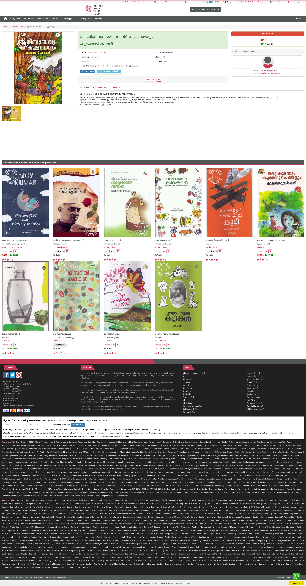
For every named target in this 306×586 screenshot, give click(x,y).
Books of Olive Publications (292, 524)
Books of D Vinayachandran (214, 541)
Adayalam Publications (117, 442)
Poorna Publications (60, 247)
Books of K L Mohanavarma (53, 564)
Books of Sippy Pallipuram (25, 504)
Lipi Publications (34, 469)
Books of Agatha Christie (172, 507)
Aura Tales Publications (287, 442)
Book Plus (287, 446)
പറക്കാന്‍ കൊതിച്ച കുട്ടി (217, 240)
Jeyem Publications (160, 462)
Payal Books (91, 479)
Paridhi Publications (77, 479)
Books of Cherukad (88, 534)
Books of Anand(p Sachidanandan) (169, 514)
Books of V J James (79, 541)
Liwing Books (75, 469)
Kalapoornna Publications (254, 462)
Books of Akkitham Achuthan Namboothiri (234, 517)
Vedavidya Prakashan (139, 492)
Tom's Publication (294, 489)
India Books (208, 459)
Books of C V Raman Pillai (178, 557)
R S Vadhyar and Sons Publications (96, 482)
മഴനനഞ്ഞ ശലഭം (112, 334)
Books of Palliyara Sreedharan (84, 500)
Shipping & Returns (254, 382)
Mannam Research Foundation (23, 472)
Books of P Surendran (47, 514)
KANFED (288, 462)
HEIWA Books (130, 459)
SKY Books (198, 486)
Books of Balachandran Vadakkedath (171, 564)
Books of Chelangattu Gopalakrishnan (132, 544)
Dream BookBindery (281, 452)
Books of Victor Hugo (204, 534)
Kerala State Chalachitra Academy (149, 466)
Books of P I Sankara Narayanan (276, 554)
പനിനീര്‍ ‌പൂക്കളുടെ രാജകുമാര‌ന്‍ (68, 240)
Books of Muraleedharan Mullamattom (120, 514)
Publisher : (94, 53)
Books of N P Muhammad (285, 534)
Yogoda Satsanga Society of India (115, 496)
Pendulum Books (129, 479)
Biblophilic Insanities (186, 446)
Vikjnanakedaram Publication (212, 492)
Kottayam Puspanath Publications (210, 466)
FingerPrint (111, 456)
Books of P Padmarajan (212, 510)
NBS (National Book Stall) (263, 472)
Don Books (246, 452)
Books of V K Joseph (157, 544)
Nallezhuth (220, 472)
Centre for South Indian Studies (156, 449)
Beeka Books (107, 446)
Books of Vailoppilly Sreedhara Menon (280, 510)
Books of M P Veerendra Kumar (211, 507)
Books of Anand (197, 544)
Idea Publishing (196, 459)
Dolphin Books (234, 452)
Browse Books (42, 19)
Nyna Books (150, 476)
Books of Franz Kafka (213, 524)
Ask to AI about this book (108, 71)
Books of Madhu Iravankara (258, 561)
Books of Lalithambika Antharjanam (140, 561)
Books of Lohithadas (130, 551)
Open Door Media (180, 476)
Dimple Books (150, 452)
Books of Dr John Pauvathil (178, 544)
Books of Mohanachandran (125, 524)
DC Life (50, 452)
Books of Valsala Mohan (229, 547)
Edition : (160, 57)
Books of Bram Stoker (185, 534)
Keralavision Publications (174, 466)
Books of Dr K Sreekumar (40, 507)
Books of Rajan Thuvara (107, 534)
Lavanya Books (281, 466)
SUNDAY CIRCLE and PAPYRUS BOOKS (148, 489)
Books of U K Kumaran (131, 521)
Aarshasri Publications (78, 442)
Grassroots (276, 456)
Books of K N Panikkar (136, 547)
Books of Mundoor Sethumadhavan (289, 557)
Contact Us (190, 2)
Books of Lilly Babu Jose (114, 561)
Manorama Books (44, 472)
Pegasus (101, 479)
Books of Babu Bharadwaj (190, 541)
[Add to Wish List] (159, 80)
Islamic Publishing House (85, 462)
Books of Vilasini (44, 521)
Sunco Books (126, 489)
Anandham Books (208, 442)
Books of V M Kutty (62, 557)
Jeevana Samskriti (144, 462)
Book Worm (297, 446)
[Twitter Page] (13, 377)
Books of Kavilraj (267, 547)
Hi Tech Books (163, 459)
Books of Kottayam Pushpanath (111, 507)
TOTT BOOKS (7, 492)
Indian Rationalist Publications (268, 459)
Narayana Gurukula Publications (238, 472)
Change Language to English (194, 373)
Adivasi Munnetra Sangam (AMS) (162, 442)
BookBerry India (8, 449)
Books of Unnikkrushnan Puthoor (106, 527)
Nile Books (56, 476)
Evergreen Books (50, 456)
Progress (51, 482)
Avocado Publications (46, 446)
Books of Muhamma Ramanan (131, 534)
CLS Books (242, 449)
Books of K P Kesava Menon (55, 510)
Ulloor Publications (36, 492)
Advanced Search (149, 2)
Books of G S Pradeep (10, 551)
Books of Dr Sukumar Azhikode (220, 514)
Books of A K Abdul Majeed (262, 557)
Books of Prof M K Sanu (196, 521)
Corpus (280, 449)
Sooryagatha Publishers (213, 486)
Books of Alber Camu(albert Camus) (206, 527)
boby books (242, 446)
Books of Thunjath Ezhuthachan (90, 514)
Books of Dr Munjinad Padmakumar (199, 537)
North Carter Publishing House (110, 476)
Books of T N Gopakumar (63, 521)
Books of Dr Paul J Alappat (46, 534)
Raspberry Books (132, 482)
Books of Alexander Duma (69, 534)
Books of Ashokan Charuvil (195, 514)
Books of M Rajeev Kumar (12, 567)
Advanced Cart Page (255, 376)
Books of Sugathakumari (230, 554)
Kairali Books (237, 462)
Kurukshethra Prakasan (235, 466)
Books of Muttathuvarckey (131, 527)
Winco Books (43, 496)
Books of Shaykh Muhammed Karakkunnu (18, 561)
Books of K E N (297, 554)
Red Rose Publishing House (192, 482)
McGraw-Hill (159, 472)
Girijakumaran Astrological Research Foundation (219, 456)
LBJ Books (293, 466)
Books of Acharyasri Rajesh (240, 500)
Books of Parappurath (111, 521)
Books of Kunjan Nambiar (100, 537)
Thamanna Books (216, 489)
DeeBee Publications (63, 452)
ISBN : (164, 53)
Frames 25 (148, 456)
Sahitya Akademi (279, 482)
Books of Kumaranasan (19, 507)
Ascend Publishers (258, 442)
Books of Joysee (190, 507)
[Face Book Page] (6, 377)
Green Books (288, 456)
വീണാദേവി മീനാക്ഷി (112, 244)
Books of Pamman (230, 504)
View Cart (187, 382)
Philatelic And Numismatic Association (165, 479)
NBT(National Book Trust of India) (288, 472)
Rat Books (145, 482)
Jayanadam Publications (126, 462)
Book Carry (265, 446)
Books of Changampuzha (263, 517)
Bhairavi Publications (136, 446)
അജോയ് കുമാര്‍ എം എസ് (13, 244)
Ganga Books (169, 456)
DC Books (260, 247)
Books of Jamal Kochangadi (173, 524)
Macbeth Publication (115, 469)
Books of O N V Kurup (174, 504)
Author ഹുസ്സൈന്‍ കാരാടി (245, 51)
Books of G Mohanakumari (23, 534)
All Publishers (136, 2)
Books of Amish (162, 554)
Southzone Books (264, 486)
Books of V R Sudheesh (192, 510)
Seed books (117, 486)
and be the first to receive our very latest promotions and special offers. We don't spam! (57, 420)
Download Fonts (253, 403)
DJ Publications (221, 452)
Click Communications (227, 449)
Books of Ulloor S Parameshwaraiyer (203, 547)
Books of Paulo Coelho (170, 531)
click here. (205, 433)
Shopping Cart (264, 2)
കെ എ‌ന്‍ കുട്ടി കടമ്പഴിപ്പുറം (64, 338)
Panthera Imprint (31, 479)
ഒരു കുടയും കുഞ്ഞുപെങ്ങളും (271, 240)
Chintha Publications (202, 449)
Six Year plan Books (184, 486)
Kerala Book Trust (76, 466)
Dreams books (297, 452)
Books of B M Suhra (216, 521)
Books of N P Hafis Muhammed (271, 551)
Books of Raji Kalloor (80, 557)
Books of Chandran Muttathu (40, 557)
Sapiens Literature (57, 486)
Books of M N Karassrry (273, 521)
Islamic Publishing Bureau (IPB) (62, 462)
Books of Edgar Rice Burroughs (216, 531)
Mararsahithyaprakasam (62, 472)
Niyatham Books (89, 476)
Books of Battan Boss (264, 507)
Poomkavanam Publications (193, 479)
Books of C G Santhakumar (114, 547)
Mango (270, 469)
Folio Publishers (136, 456)
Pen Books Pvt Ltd (114, 479)
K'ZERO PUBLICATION (221, 462)
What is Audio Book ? (255, 379)
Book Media (276, 446)
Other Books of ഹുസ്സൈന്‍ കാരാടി (267, 71)
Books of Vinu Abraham (211, 561)
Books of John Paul (105, 531)
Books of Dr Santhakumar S (145, 537)
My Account (102, 19)
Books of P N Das (10, 524)
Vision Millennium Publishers (248, 492)
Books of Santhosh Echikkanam (271, 564)
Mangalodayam (260, 469)
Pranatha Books (249, 479)
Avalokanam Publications (26, 446)
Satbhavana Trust (87, 486)
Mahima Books (131, 469)
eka (30, 456)
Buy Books (87, 19)
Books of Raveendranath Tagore (77, 504)
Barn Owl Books (94, 446)
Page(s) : (86, 61)
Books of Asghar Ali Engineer (219, 551)
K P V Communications (202, 462)
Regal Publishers (211, 482)
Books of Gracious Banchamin (88, 554)
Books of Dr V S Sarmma (287, 531)
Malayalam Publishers (193, 469)
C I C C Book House (79, 449)
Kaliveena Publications (274, 462)
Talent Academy (171, 489)
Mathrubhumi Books (82, 472)
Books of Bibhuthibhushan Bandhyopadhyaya (252, 514)
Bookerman (21, 449)
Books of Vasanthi (88, 531)
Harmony (103, 459)
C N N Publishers (95, 449)
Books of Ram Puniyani (95, 564)
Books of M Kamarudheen (112, 554)
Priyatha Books (40, 482)
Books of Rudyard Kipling (255, 544)
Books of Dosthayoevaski (149, 531)
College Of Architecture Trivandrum (261, 449)
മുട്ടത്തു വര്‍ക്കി (263, 244)
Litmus (45, 469)
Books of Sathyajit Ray (258, 541)
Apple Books (222, 442)
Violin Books (230, 492)
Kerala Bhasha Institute (33, 466)
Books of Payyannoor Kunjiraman (88, 521)
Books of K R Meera (146, 514)
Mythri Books (198, 472)
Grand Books (265, 456)
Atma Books (271, 442)
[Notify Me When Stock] (67, 251)
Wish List (252, 2)
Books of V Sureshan (172, 551)
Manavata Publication (243, 469)
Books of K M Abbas (235, 544)
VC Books (114, 492)
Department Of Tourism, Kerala (85, 452)
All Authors (126, 2)
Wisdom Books (56, 496)
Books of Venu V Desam (259, 537)
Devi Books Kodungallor (108, 452)
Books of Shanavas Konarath (31, 541)
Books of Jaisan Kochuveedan (66, 544)
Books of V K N (268, 504)
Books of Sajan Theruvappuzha (170, 537)
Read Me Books (160, 341)
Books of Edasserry (146, 554)
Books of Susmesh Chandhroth (29, 510)
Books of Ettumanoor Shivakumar (131, 504)
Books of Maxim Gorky (44, 544)
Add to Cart (150, 80)
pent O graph (143, 479)
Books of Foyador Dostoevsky (226, 564)
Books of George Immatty (189, 561)
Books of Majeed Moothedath (264, 531)
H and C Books (58, 341)
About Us (250, 391)
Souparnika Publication (246, 486)
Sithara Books (169, 486)
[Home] (5, 19)
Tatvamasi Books (187, 489)
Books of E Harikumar (75, 564)
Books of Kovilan (8, 510)
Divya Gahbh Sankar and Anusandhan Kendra (175, 452)
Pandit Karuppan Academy (12, 479)
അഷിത (158, 338)
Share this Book (87, 71)
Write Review (103, 88)
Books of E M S (230, 524)
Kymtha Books (267, 466)
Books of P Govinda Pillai (150, 541)
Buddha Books (64, 449)
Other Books (222, 476)
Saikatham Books (295, 482)
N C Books (209, 472)
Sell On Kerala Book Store (193, 406)
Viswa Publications (268, 492)
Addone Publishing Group (137, 442)
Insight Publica (7, 462)
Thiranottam (243, 489)
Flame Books (123, 456)
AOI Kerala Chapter (19, 442)
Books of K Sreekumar (250, 547)
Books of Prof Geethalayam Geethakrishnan (97, 544)
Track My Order (189, 397)
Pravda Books (282, 479)
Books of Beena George (38, 554)
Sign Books (128, 486)
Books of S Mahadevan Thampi (125, 541)
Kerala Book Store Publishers (12, 247)
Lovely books (100, 469)
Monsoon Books (172, 472)
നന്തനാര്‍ (5, 338)
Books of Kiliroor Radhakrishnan (49, 504)
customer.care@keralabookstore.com (20, 406)
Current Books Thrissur (26, 452)
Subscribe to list (78, 425)
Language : (90, 57)
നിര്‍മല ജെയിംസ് (60, 244)
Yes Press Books (93, 496)
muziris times (186, 472)
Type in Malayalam (254, 406)
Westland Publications (27, 496)
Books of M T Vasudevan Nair (109, 500)
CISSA (214, 449)
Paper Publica (45, 479)
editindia (14, 456)
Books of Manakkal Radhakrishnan (120, 564)
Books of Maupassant (70, 551)
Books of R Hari (96, 547)
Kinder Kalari (190, 466)
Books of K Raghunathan (240, 531)
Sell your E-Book (189, 412)
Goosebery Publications (249, 456)
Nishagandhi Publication (72, 476)
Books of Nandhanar (60, 537)
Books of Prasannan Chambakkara (289, 547)
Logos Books (87, 469)
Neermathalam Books (10, 476)
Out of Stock (59, 251)
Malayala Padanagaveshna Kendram (169, 469)
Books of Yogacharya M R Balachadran (206, 557)
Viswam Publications (285, 492)
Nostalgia (127, 476)
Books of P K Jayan (45, 561)
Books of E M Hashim (194, 524)
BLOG (298, 19)
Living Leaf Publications (59, 469)
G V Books (158, 456)
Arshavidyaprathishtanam (239, 442)
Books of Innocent (119, 557)
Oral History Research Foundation (202, 476)
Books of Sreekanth (244, 534)
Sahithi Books (252, 482)
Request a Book (179, 2)
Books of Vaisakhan (32, 567)
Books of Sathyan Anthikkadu (194, 551)
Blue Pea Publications (227, 446)
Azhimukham (62, 446)
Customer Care (210, 2)
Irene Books (33, 462)
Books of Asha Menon (80, 524)
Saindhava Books (8, 486)
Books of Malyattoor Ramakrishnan (22, 521)
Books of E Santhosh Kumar (126, 531)
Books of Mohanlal (229, 527)
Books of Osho (65, 500)
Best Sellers (28, 19)
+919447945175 (219, 2)
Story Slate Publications (110, 489)
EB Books (5, 456)
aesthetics (180, 442)
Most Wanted (41, 500)
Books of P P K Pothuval (237, 541)
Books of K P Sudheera (166, 561)
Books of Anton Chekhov (175, 521)
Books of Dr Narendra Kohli (268, 524)
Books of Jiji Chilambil (155, 547)
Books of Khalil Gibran (155, 504)
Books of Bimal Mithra (30, 551)
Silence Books (156, 486)
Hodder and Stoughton (179, 459)
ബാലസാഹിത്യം (17, 27)
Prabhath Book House (232, 479)
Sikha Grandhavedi (142, 486)
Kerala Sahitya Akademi (125, 466)
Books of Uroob (58, 507)
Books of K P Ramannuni (53, 531)
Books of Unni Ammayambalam (14, 557)
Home (6, 27)
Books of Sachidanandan (294, 521)
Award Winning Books (25, 500)
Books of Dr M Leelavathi (31, 531)
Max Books (128, 472)
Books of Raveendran (31, 517)
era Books (38, 456)
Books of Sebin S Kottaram (100, 541)
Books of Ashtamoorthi (263, 534)
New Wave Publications (41, 476)
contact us (127, 433)
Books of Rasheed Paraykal (155, 557)
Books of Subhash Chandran (146, 510)
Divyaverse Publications (203, 452)
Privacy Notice (252, 385)
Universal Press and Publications (58, 492)
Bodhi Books (254, 446)
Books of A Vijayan (72, 531)
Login (301, 2)
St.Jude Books (93, 489)
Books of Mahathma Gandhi (176, 547)
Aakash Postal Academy (59, 442)
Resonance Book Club (227, 482)
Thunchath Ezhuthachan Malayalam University (267, 489)
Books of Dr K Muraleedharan (53, 567)
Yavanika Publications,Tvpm (74, 496)
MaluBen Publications (212, 469)
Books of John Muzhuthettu (29, 564)
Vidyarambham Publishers (171, 492)
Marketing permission (61, 425)
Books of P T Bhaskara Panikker (244, 551)
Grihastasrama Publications (26, 459)
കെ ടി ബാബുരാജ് (111, 338)
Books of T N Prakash (247, 524)
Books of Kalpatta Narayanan (182, 554)
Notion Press (138, 476)
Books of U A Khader (76, 510)
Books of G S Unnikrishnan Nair (67, 561)
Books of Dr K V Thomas (224, 534)
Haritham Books (91, 459)
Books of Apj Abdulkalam (111, 517)
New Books (56, 19)
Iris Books (44, 462)
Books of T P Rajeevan (79, 537)
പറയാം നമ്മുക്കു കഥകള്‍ (167, 334)
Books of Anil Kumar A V (27, 514)
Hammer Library (58, 459)
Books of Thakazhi (260, 500)
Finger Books (100, 456)
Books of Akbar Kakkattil (195, 504)
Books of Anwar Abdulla (17, 554)
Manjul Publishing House (284, 469)
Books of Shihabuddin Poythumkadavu (287, 514)
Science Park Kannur (103, 486)
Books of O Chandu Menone (151, 551)
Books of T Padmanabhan (285, 517)
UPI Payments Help (254, 409)
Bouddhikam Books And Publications (41, 449)
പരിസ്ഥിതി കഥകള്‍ (62, 334)
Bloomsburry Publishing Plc (206, 446)
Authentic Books (8, 446)
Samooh (20, 486)
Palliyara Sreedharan (275, 476)
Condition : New (161, 61)
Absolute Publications (97, 442)
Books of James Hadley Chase (134, 517)
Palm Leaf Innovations (293, 476)
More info (186, 583)
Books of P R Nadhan (111, 551)
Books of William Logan (50, 551)
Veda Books (124, 492)
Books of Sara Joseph (255, 510)
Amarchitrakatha (192, 442)
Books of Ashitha (283, 504)
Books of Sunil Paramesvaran (36, 527)
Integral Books (21, 462)
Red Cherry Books (110, 247)
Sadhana (241, 482)
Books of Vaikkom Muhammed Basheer (171, 500)
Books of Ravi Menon (207, 517)
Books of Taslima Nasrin (11, 517)
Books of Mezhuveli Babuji (250, 504)
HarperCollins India (116, 459)
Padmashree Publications (255, 476)
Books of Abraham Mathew (207, 554)
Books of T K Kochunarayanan (200, 564)
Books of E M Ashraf (248, 564)
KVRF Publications (253, 466)
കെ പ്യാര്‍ (210, 244)
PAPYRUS (63, 479)
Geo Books (193, 456)
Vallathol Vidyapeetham (99, 492)
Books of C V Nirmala (24, 544)
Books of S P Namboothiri (90, 551)
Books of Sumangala (156, 517)
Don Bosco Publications (262, 452)
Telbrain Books (201, 489)
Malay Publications (146, 469)
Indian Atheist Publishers (245, 459)
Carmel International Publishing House (119, 449)
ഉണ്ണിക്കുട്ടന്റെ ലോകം (12, 334)
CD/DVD (139, 449)
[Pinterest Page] (19, 377)
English (243, 2)
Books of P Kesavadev (248, 527)
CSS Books (289, 449)
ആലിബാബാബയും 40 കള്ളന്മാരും (116, 37)
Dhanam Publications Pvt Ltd (131, 452)
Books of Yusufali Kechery (12, 527)
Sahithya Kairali (265, 482)
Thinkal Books (230, 489)
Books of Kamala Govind (59, 527)
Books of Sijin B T (135, 557)
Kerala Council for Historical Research (99, 466)
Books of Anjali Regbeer (251, 554)
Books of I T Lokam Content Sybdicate (181, 517)
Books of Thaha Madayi (215, 544)
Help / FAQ (251, 400)
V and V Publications (80, 492)
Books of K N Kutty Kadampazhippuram (231, 537)
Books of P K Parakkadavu (154, 527)
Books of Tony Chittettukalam (283, 537)
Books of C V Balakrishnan (234, 510)
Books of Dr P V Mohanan (191, 531)
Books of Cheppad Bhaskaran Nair (22, 547)
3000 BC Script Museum (38, 442)
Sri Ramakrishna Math (21, 489)
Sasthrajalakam (72, 486)
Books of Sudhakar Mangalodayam (289, 507)
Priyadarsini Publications (22, 482)
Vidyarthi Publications (191, 492)
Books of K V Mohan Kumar (30, 524)
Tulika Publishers (21, 492)
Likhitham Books (211, 247)
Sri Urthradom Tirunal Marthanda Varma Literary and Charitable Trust (59, 489)
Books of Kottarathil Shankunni (104, 504)
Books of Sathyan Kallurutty (102, 524)
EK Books (23, 456)
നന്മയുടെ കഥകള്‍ (163, 240)
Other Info (116, 88)
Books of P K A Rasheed (145, 564)
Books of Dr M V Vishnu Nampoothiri (159, 534)
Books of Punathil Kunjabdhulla (281, 500)
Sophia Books (229, 486)
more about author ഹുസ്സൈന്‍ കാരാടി (267, 73)
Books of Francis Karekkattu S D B (240, 507)
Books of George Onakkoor (280, 541)
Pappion (55, 479)
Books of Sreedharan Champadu (236, 557)
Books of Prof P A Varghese (52, 517)
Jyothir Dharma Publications (180, 462)
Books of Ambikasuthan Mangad (79, 567)
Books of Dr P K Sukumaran (170, 510)
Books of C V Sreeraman (281, 561)
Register (292, 2)
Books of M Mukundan (218, 500)
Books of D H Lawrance (47, 547)
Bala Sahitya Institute (77, 446)
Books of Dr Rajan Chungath (149, 524)
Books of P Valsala (213, 504)
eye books (63, 456)
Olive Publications (164, 476)
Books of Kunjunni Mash (92, 561)
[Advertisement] (153, 138)
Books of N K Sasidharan (81, 527)
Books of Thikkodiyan (294, 564)
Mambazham (228, 469)
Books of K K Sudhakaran (96, 510)
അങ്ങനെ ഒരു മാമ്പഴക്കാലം (15, 240)
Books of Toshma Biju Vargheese (36, 537)
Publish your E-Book (191, 409)
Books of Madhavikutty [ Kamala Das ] (138, 500)
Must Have (52, 500)
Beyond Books (120, 446)
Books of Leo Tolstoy (152, 507)
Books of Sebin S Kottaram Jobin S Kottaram (277, 527)
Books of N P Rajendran (99, 557)
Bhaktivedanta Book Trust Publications (161, 446)
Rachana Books (118, 482)
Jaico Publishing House (106, 462)
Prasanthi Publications (266, 479)
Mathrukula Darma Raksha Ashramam (107, 472)
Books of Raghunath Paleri (236, 521)
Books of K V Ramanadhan (234, 561)
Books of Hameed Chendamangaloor (73, 547)
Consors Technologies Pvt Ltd (56, 578)
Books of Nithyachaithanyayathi (120, 510)
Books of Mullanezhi (170, 541)
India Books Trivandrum (224, 459)
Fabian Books (74, 456)
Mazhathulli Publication (144, 472)
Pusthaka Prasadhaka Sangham (69, 482)
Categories (14, 19)
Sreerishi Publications (281, 486)
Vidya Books (154, 492)
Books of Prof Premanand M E (62, 554)
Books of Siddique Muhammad (57, 541)
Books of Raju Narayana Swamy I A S (81, 507)
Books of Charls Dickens (122, 537)
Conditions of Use (254, 388)
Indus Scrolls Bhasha (290, 459)
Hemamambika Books (146, 459)
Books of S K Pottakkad (198, 500)
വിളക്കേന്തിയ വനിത (113, 240)
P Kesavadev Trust (236, 476)
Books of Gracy (131, 554)
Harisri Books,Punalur (74, 459)
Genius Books (182, 456)
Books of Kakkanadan (73, 517)
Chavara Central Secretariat (181, 449)
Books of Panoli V (255, 521)
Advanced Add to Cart (164, 2)
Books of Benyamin (133, 507)
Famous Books (87, 456)
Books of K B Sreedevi (67, 514)
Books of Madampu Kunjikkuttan (56, 524)
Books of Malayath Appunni (153, 521)
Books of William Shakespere (178, 527)
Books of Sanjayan (92, 517)
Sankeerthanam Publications (37, 486)
